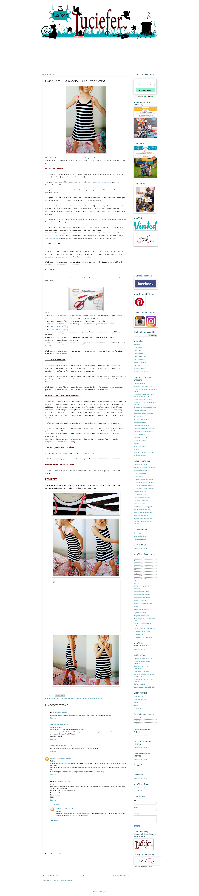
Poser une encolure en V (142, 515)
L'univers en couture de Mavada (144, 687)
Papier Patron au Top (140, 437)
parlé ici (100, 321)
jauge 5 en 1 (75, 343)
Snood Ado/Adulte (140, 788)
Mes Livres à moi (139, 359)
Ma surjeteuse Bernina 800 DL (143, 431)
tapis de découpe (58, 329)
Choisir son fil (138, 476)
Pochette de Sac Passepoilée (143, 603)
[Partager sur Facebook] (62, 696)
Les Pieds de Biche (140, 422)
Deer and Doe (138, 696)
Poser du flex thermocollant (143, 512)
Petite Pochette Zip (140, 584)
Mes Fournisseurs (139, 434)
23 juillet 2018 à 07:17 (69, 808)
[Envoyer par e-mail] (56, 696)
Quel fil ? (137, 443)
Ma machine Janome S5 (141, 425)
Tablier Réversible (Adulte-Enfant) (145, 628)
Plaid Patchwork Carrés (141, 591)
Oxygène (53, 758)
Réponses (56, 804)
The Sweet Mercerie (81, 257)
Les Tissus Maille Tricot (141, 501)
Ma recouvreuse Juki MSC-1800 (144, 428)
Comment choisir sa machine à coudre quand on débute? (144, 395)
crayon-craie (56, 332)
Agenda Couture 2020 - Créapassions (141, 667)
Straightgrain (138, 708)
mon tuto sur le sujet (73, 459)
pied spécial (89, 453)
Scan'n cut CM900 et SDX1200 (144, 452)
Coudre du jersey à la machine (143, 485)
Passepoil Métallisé (140, 440)
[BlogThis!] (58, 696)
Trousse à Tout (138, 634)
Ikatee (136, 702)
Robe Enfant (72, 698)
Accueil (86, 875)
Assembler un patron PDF (142, 470)
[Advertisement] (99, 54)
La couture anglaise (140, 495)
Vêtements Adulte (139, 369)
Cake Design (138, 347)
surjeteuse (97, 351)
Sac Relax (137, 724)
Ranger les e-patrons (140, 446)
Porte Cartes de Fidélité (141, 609)
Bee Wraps (137, 533)
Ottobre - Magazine (140, 684)
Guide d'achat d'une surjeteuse (143, 413)
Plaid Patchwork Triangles (142, 594)
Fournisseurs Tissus (140, 356)
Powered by (140, 96)
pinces (53, 337)
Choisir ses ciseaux (140, 473)
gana (51, 724)
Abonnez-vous (145, 90)
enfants (54, 698)
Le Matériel (137, 449)
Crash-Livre (137, 350)
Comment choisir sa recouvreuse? (145, 399)
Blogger (102, 892)
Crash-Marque (138, 353)
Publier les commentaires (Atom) (62, 880)
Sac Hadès (137, 721)
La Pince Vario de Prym (141, 419)
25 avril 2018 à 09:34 (61, 724)
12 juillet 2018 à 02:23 (62, 781)
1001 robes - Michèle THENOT (144, 659)
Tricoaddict (54, 745)
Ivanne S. (137, 705)
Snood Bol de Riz (139, 791)
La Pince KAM (138, 416)
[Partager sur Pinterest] (64, 696)
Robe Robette (81, 698)
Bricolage (137, 344)
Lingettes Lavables (140, 536)
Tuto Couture (138, 366)
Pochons (136, 606)
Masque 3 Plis (138, 576)
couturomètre (56, 343)
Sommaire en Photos (140, 464)
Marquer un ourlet (139, 504)
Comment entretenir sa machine (144, 479)
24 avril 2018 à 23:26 (60, 712)
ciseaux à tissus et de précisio (65, 316)
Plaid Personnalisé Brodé (142, 597)
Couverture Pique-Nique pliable (144, 567)
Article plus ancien (121, 875)
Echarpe (136, 570)
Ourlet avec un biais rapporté (143, 507)
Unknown (58, 808)
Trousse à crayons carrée (142, 631)
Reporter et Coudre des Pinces (143, 519)
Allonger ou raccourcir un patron (144, 467)
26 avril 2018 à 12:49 (66, 745)
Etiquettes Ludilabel (140, 699)
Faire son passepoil (140, 492)
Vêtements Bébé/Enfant (94, 698)
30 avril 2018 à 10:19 (64, 758)
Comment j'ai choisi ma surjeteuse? (145, 407)
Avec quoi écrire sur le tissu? (143, 386)
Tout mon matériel (140, 383)
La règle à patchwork (140, 455)
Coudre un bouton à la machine (144, 482)
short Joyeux (114, 190)
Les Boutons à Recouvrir (142, 498)
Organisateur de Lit (140, 613)
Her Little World (105, 182)
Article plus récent (50, 875)
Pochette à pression (140, 600)
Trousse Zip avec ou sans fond (143, 637)
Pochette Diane (138, 718)
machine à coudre (60, 354)
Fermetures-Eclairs (140, 410)
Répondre (53, 718)
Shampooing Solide (140, 539)
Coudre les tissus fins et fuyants (144, 488)
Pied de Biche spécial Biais (142, 509)
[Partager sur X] (60, 696)
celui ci (102, 278)
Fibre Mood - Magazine (141, 671)
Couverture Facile (139, 564)
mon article (69, 278)
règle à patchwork (58, 327)
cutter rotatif (57, 324)
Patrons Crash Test (140, 363)
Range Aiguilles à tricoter (142, 616)
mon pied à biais (88, 233)
